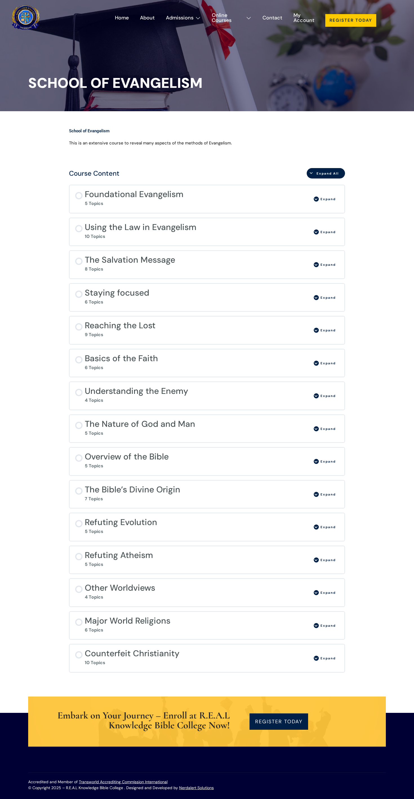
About (147, 17)
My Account (303, 18)
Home (122, 17)
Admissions (179, 17)
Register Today (351, 20)
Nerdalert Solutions (196, 787)
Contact (272, 17)
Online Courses (222, 18)
